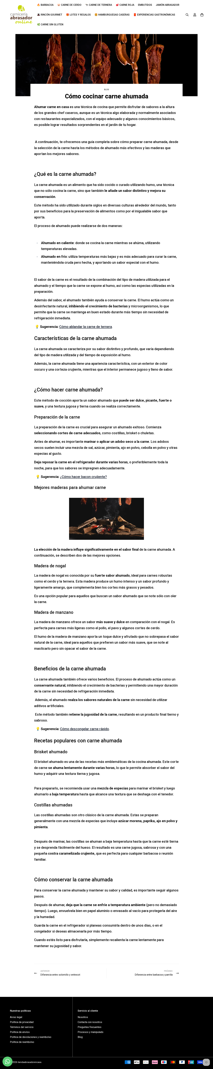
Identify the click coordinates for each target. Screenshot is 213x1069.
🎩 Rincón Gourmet (49, 14)
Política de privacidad (22, 1022)
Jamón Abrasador (167, 4)
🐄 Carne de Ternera (98, 4)
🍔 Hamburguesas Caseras (112, 14)
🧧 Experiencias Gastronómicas (154, 14)
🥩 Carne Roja (125, 4)
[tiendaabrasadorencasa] (21, 15)
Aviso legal (16, 1017)
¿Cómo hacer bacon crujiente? (83, 477)
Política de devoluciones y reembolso (30, 1037)
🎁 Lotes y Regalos (78, 14)
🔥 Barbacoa (45, 4)
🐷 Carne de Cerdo (69, 4)
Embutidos (145, 4)
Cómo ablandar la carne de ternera (85, 327)
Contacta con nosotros (90, 1022)
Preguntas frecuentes (89, 1027)
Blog (106, 89)
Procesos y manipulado (90, 1032)
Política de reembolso (22, 1042)
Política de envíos (20, 1032)
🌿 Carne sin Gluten (50, 24)
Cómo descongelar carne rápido (84, 729)
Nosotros (83, 1017)
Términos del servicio (22, 1027)
